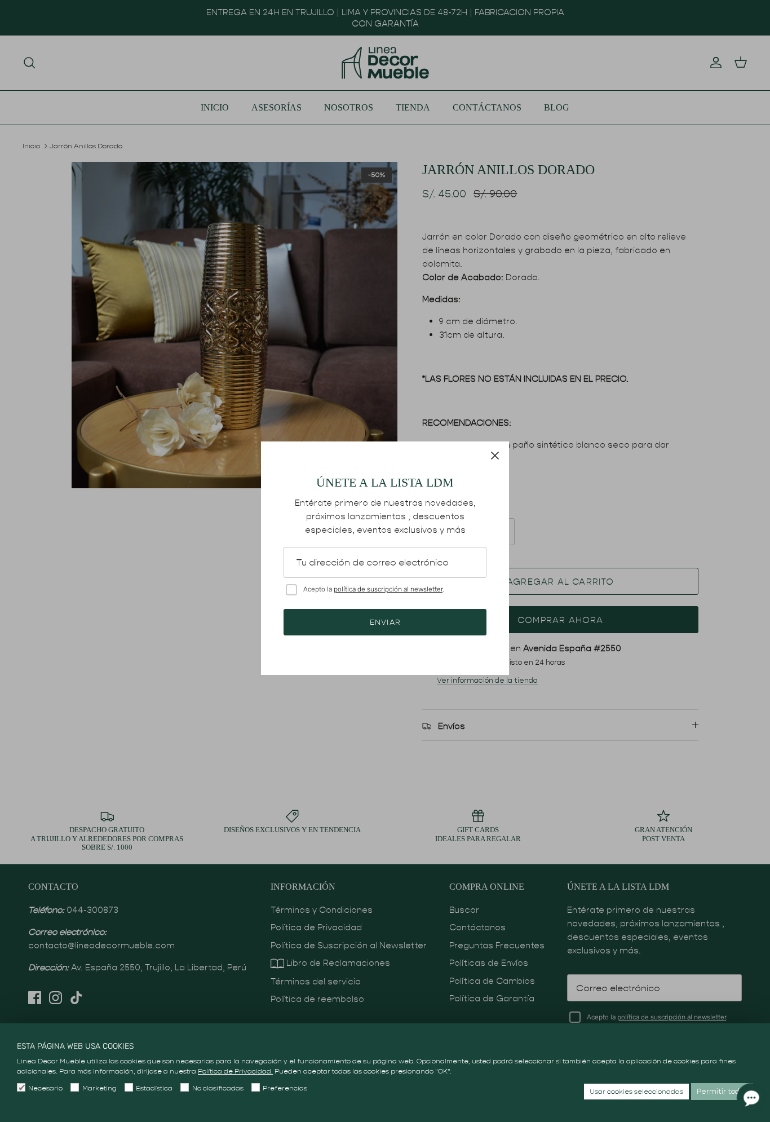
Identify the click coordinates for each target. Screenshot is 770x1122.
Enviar (385, 622)
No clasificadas (217, 1088)
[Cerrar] (495, 455)
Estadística (154, 1088)
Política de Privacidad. (235, 1071)
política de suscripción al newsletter (388, 589)
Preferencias (285, 1088)
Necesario (45, 1088)
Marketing (99, 1088)
